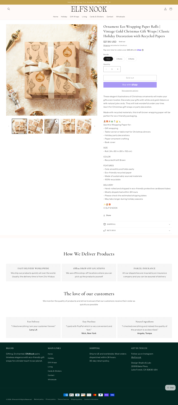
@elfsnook (136, 357)
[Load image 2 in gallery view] (35, 126)
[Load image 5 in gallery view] (83, 126)
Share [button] (108, 215)
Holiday (51, 358)
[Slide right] (94, 126)
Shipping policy (76, 399)
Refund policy (39, 399)
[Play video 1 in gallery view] (51, 126)
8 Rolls (132, 59)
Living (50, 367)
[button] (8, 9)
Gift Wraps (52, 362)
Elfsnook (15, 399)
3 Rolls (120, 59)
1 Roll (109, 59)
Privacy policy (51, 399)
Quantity (106, 64)
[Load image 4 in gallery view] (67, 126)
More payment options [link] (130, 90)
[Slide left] (8, 126)
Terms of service (63, 399)
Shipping (106, 45)
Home (50, 354)
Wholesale (52, 379)
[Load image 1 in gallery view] (19, 126)
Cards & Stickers (55, 371)
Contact (51, 375)
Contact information (91, 399)
